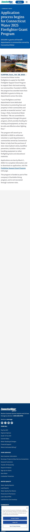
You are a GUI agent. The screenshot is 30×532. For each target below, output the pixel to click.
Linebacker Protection (7, 476)
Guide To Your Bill (6, 436)
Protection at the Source (8, 494)
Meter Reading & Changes (8, 441)
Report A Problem (6, 467)
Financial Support (6, 444)
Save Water (4, 473)
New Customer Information (9, 456)
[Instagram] (5, 423)
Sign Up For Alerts (6, 470)
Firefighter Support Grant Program (13, 168)
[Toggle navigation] (26, 2)
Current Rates (5, 438)
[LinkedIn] (8, 423)
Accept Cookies (15, 518)
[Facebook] (2, 423)
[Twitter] (12, 423)
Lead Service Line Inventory (9, 499)
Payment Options (6, 433)
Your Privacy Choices (15, 526)
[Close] (27, 508)
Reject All (15, 522)
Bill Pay (20, 2)
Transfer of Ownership (7, 465)
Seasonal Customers (7, 462)
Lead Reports (5, 488)
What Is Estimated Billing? (8, 447)
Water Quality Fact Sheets (8, 491)
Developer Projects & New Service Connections (14, 459)
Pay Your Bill (4, 430)
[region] (15, 518)
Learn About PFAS (6, 496)
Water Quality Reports (7, 485)
